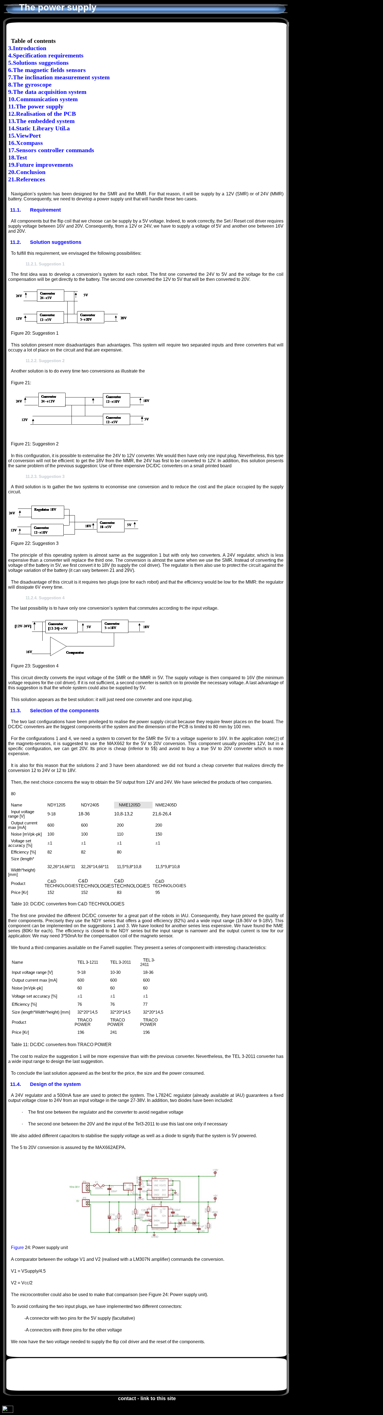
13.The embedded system (41, 120)
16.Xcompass (25, 142)
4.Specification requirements (46, 55)
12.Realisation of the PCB (42, 113)
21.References (26, 179)
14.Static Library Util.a (39, 128)
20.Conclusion (26, 171)
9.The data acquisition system (47, 91)
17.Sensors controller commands (51, 150)
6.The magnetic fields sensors (47, 69)
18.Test (17, 157)
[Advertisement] (133, 1374)
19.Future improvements (40, 164)
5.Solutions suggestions (38, 62)
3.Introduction (27, 48)
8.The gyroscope (30, 84)
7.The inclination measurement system (59, 77)
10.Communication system (43, 99)
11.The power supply (35, 106)
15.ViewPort (24, 135)
